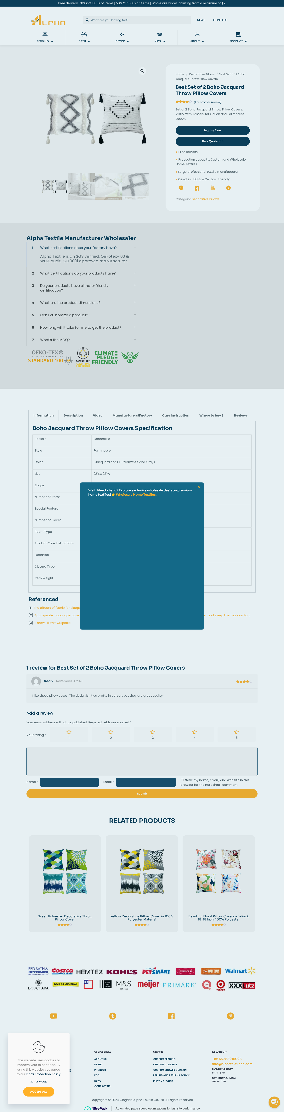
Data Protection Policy (43, 1074)
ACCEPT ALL (38, 1091)
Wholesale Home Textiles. (136, 495)
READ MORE (39, 1081)
